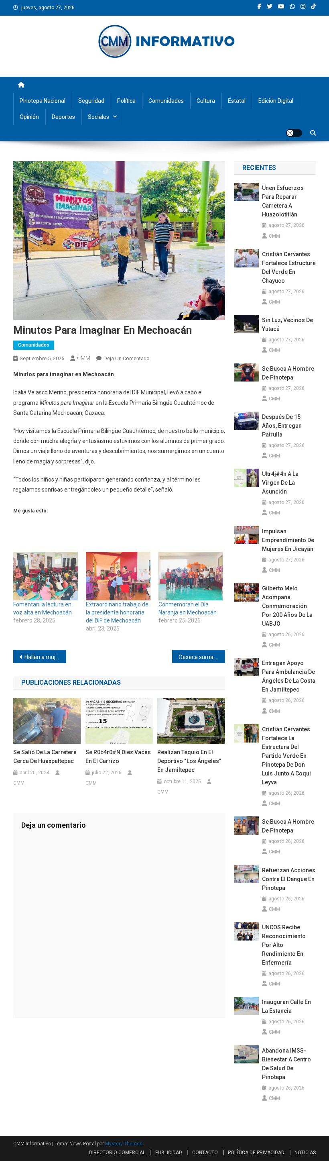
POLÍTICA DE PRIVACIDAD (256, 1152)
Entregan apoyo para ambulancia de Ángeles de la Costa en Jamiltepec (288, 676)
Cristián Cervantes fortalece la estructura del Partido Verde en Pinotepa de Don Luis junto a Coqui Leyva (286, 756)
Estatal (237, 101)
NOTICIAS (305, 1152)
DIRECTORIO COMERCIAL (117, 1152)
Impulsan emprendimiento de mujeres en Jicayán (288, 540)
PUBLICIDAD (168, 1152)
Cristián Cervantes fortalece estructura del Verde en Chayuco (289, 267)
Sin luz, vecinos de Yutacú (287, 324)
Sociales (98, 117)
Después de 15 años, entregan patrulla (282, 426)
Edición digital (275, 101)
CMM (83, 358)
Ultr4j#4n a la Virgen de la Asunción (280, 483)
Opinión (29, 117)
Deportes (63, 117)
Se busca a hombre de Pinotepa (288, 373)
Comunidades (166, 101)
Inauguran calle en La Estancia (286, 1006)
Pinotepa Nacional (42, 101)
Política (126, 101)
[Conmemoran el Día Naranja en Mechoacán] (190, 576)
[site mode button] (294, 133)
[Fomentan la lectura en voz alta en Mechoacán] (45, 576)
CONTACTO (205, 1152)
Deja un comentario (127, 358)
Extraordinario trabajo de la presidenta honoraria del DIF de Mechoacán (117, 612)
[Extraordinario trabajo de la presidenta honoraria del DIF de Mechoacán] (118, 576)
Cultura (206, 101)
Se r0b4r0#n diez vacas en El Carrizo (118, 756)
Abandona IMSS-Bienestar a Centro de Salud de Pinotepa (286, 1063)
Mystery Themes (123, 1144)
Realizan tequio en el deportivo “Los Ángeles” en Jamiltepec (189, 761)
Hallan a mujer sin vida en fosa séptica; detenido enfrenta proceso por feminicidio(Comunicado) (45, 657)
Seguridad (91, 101)
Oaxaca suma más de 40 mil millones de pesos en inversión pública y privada (202, 657)
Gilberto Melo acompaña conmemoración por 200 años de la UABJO (287, 606)
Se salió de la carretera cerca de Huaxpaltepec (45, 756)
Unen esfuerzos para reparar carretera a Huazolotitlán (283, 201)
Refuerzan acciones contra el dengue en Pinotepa (288, 879)
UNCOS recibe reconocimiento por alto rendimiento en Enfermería (284, 945)
